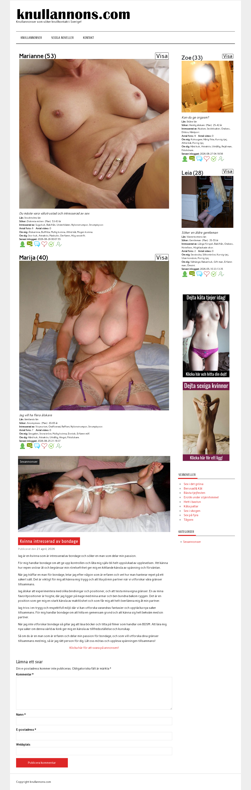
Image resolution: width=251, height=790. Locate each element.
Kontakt (88, 38)
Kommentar (25, 674)
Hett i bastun (192, 502)
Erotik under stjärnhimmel (201, 497)
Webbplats (23, 744)
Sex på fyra (191, 515)
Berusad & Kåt (193, 488)
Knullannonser (31, 38)
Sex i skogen (192, 511)
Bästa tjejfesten (194, 493)
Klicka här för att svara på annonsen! (94, 648)
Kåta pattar (191, 506)
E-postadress (26, 729)
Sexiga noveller (62, 38)
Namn (21, 714)
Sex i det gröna (193, 484)
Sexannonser (29, 461)
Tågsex (188, 519)
